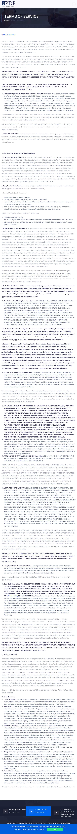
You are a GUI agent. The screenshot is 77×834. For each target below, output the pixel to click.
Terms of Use (33, 823)
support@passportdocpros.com (19, 809)
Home (6, 20)
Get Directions (66, 816)
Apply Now (43, 823)
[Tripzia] (9, 4)
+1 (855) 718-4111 (41, 809)
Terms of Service (54, 823)
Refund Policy (65, 823)
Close (55, 829)
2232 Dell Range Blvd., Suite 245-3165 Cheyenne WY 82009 (67, 812)
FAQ (14, 823)
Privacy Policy (13, 596)
